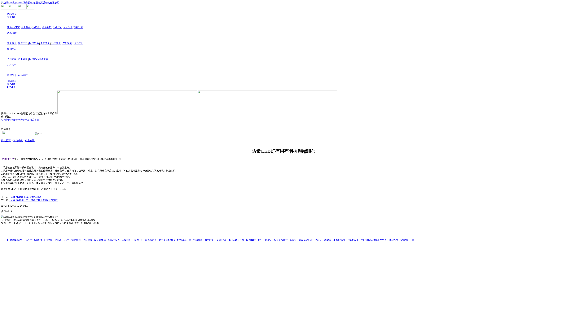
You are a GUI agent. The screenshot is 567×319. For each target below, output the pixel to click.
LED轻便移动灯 (15, 240)
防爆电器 (23, 43)
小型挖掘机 (339, 240)
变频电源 (221, 240)
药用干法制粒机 (72, 240)
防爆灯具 (12, 43)
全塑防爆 (45, 43)
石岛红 (293, 240)
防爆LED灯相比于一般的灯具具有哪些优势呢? (33, 200)
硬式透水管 (100, 240)
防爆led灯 (127, 240)
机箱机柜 (198, 240)
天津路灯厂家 (407, 240)
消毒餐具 (87, 240)
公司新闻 (12, 59)
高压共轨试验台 (34, 240)
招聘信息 (12, 75)
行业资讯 (23, 59)
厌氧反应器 (114, 240)
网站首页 (12, 14)
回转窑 (58, 240)
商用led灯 (209, 240)
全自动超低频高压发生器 (374, 240)
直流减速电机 (306, 240)
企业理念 (36, 27)
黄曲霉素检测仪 (167, 240)
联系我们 (78, 27)
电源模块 (393, 240)
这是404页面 (13, 27)
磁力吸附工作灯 (254, 240)
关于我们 (12, 17)
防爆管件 (34, 43)
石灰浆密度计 (281, 240)
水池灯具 (138, 240)
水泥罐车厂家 (184, 240)
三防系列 (67, 43)
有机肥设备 (353, 240)
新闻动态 (12, 49)
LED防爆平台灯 (236, 240)
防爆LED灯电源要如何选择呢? (25, 197)
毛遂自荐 (23, 75)
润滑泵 (268, 240)
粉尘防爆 (56, 43)
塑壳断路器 (151, 240)
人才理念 (67, 27)
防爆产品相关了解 (38, 59)
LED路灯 (48, 240)
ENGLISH (12, 87)
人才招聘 (12, 65)
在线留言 (12, 80)
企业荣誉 (26, 27)
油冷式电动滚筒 (323, 240)
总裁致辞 (47, 27)
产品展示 (12, 33)
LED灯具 (78, 43)
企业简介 (57, 27)
